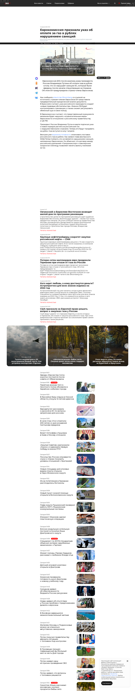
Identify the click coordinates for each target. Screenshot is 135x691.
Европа (56, 43)
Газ (53, 43)
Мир (42, 43)
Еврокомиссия (47, 43)
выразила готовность (61, 135)
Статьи (48, 3)
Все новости (38, 3)
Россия (61, 43)
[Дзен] (104, 78)
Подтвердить (107, 683)
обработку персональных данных (109, 674)
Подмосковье (59, 3)
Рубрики (71, 3)
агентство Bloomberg (62, 97)
